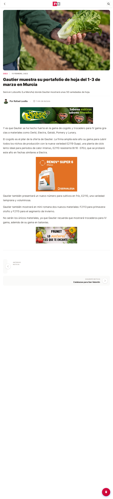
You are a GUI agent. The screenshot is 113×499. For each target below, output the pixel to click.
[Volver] (4, 4)
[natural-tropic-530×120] (56, 115)
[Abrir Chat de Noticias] (106, 492)
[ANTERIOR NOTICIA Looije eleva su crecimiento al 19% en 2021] (5, 266)
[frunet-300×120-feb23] (56, 234)
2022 (5, 74)
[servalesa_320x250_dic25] (56, 173)
